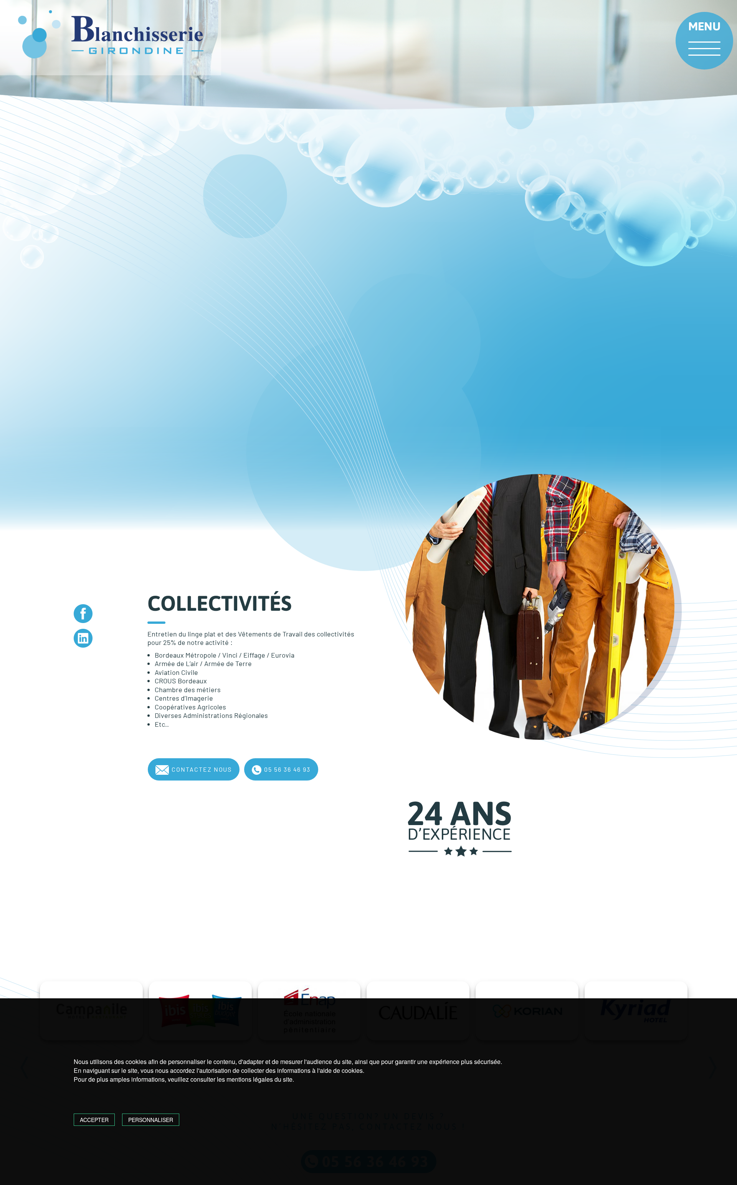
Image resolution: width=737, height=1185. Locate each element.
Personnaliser (150, 1120)
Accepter (94, 1120)
